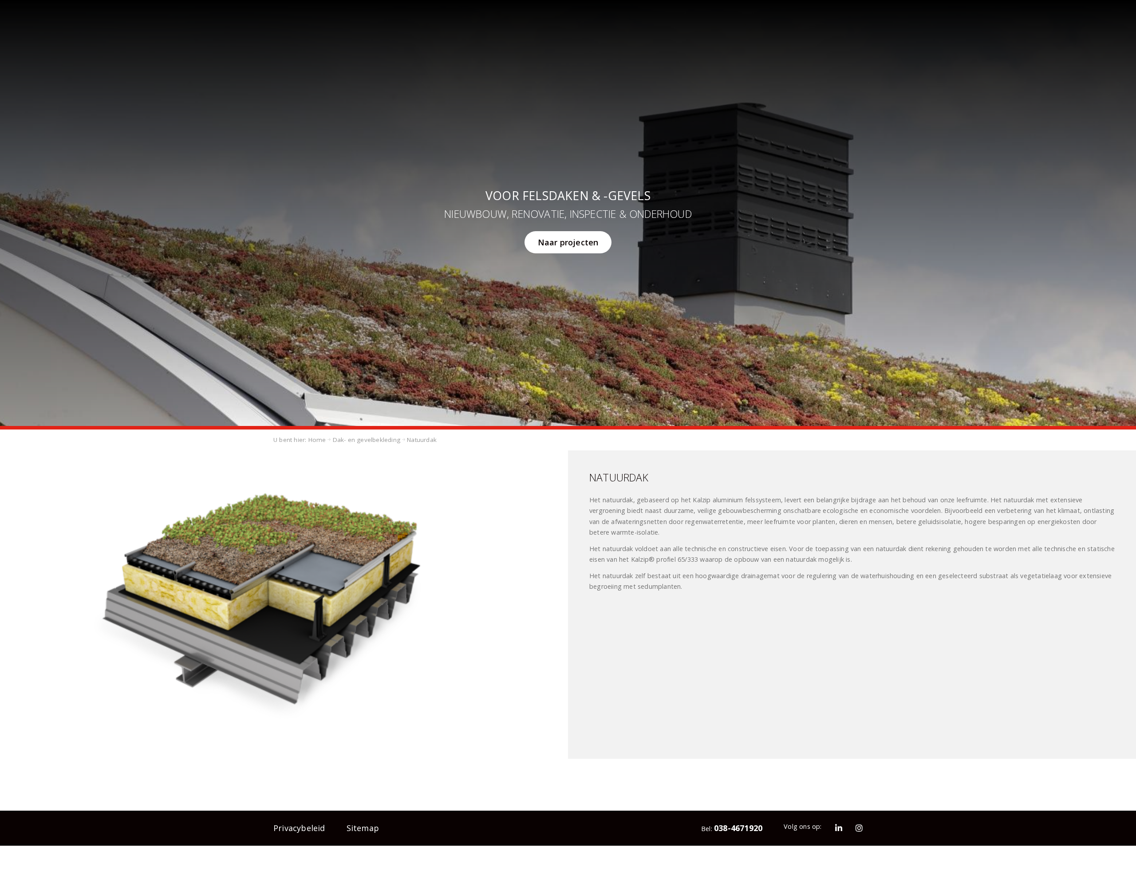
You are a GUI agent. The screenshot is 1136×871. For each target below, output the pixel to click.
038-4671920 (750, 824)
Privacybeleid (293, 824)
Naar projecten (568, 242)
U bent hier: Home (296, 438)
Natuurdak (402, 438)
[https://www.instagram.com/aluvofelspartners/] (860, 825)
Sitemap (346, 824)
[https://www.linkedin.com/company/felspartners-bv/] (843, 825)
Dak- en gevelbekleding (354, 438)
